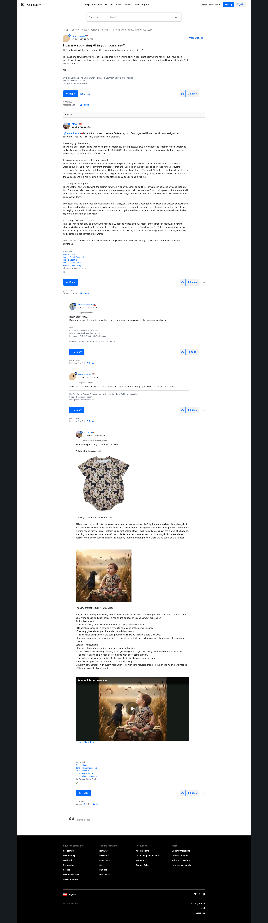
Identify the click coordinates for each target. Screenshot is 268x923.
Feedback (97, 4)
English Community (209, 5)
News (128, 4)
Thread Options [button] (195, 38)
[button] (182, 94)
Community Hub (142, 4)
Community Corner (100, 30)
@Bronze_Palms (71, 133)
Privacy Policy (198, 903)
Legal (202, 908)
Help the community (181, 865)
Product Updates (71, 874)
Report (86, 105)
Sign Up (228, 4)
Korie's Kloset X (70, 260)
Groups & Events (114, 4)
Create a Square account (148, 855)
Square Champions (181, 851)
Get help (140, 860)
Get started (68, 851)
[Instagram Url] (203, 895)
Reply (72, 93)
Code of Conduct (180, 855)
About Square (142, 851)
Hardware (104, 851)
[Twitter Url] (195, 895)
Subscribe (87, 94)
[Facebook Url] (199, 895)
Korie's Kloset (69, 254)
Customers (104, 860)
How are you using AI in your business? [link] (132, 30)
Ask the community (181, 860)
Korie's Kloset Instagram (73, 265)
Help (87, 4)
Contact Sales (142, 865)
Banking (103, 870)
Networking (68, 865)
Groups (66, 870)
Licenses (200, 913)
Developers (104, 874)
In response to (85, 313)
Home (65, 30)
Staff (101, 865)
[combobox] (144, 17)
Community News (71, 879)
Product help (69, 855)
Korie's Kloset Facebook (73, 257)
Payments (104, 855)
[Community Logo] (23, 4)
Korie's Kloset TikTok (72, 263)
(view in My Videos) (85, 742)
